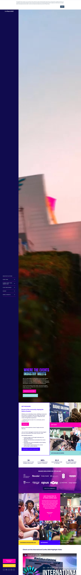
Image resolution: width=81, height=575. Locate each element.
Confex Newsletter (9, 565)
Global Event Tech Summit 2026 (7, 283)
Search (14, 570)
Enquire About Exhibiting (30, 395)
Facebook (6, 570)
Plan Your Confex (7, 287)
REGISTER (25, 424)
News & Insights (7, 294)
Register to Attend (9, 561)
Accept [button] (62, 6)
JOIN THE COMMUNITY (49, 488)
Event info (5, 279)
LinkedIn (11, 570)
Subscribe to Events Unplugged (31, 449)
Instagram (9, 570)
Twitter (4, 570)
